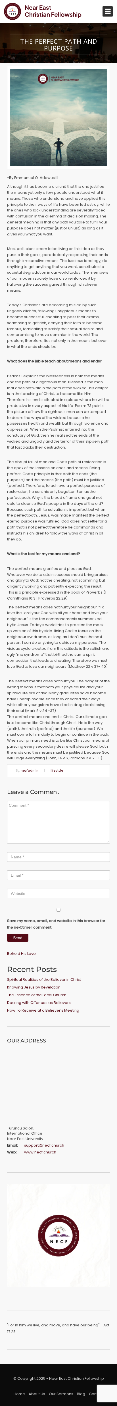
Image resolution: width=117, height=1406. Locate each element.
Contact (96, 1394)
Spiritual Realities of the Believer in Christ (44, 979)
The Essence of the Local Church (36, 995)
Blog (81, 1394)
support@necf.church (44, 1145)
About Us (37, 1394)
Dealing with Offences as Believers (39, 1002)
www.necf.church (40, 1152)
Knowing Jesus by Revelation (33, 987)
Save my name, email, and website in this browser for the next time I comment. (56, 924)
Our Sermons (61, 1394)
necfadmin (29, 770)
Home (19, 1394)
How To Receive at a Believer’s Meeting (43, 1010)
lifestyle (57, 770)
